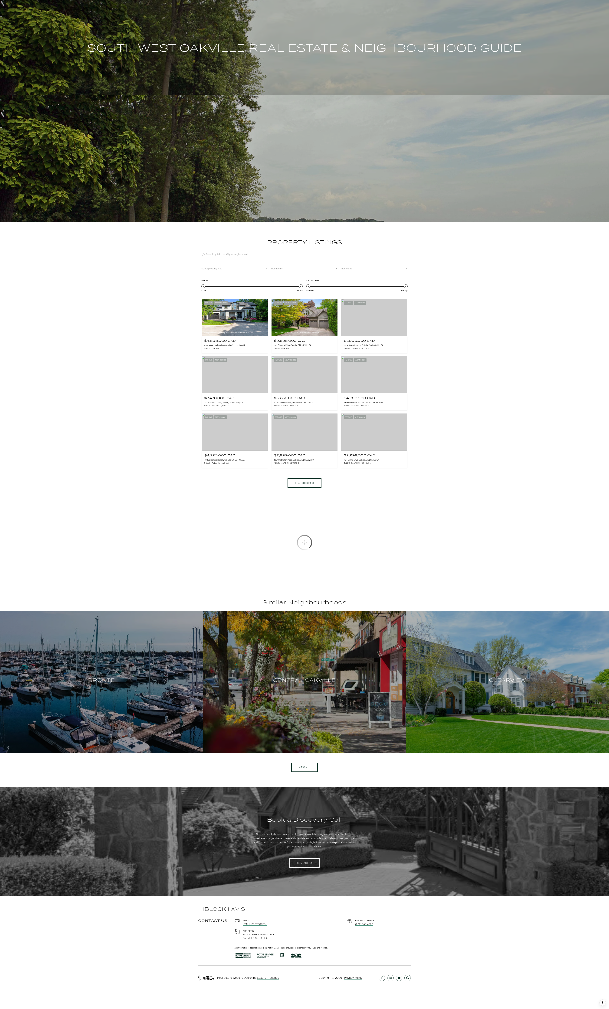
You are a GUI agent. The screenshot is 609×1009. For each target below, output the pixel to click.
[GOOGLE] (407, 978)
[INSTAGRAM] (390, 978)
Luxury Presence (268, 977)
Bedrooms (346, 268)
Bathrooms (277, 268)
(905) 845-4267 (364, 924)
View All (304, 767)
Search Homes (304, 483)
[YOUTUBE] (399, 978)
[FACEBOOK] (382, 978)
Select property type (211, 268)
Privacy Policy (353, 977)
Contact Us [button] (304, 863)
